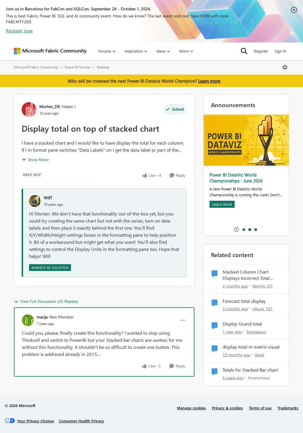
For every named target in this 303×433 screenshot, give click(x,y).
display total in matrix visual (251, 347)
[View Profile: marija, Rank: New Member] (28, 320)
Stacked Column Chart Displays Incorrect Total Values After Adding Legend (251, 275)
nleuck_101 (262, 308)
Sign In (280, 50)
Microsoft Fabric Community (36, 67)
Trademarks (288, 407)
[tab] (243, 229)
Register (261, 50)
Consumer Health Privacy (81, 420)
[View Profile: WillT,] (35, 201)
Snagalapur (256, 331)
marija (42, 317)
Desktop (103, 67)
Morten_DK (49, 106)
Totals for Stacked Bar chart (250, 370)
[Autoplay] (236, 229)
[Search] (244, 51)
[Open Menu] (285, 67)
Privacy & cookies (227, 407)
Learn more (209, 81)
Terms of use (260, 407)
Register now (19, 30)
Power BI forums (77, 67)
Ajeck (259, 354)
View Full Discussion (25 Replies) (49, 301)
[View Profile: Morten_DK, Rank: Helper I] (29, 109)
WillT (48, 197)
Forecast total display (244, 301)
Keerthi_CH (262, 286)
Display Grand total (242, 324)
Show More (38, 159)
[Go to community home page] (50, 51)
